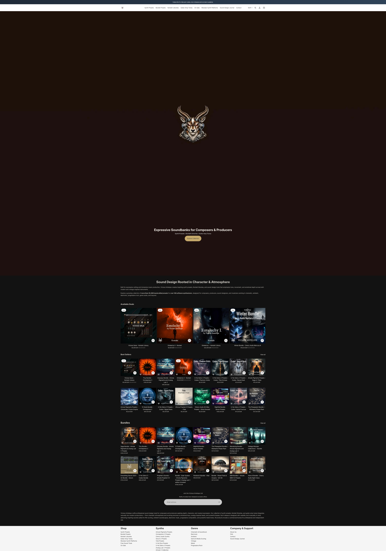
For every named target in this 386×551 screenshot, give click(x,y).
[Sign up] (219, 502)
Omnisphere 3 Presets (163, 534)
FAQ (231, 534)
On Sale (123, 545)
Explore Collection (193, 238)
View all (262, 354)
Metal (193, 543)
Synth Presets (125, 532)
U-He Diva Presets (162, 543)
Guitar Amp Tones (126, 539)
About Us (233, 532)
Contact (232, 536)
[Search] (255, 8)
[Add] (153, 340)
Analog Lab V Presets (163, 547)
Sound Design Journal (237, 539)
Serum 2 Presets (161, 539)
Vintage (193, 541)
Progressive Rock (196, 545)
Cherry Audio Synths (162, 536)
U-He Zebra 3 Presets (163, 545)
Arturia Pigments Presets (164, 532)
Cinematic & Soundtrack (199, 532)
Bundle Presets (125, 534)
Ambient (194, 536)
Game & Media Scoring (198, 539)
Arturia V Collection (162, 550)
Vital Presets (160, 541)
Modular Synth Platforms (129, 541)
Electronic (194, 534)
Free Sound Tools (126, 543)
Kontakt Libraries (126, 536)
